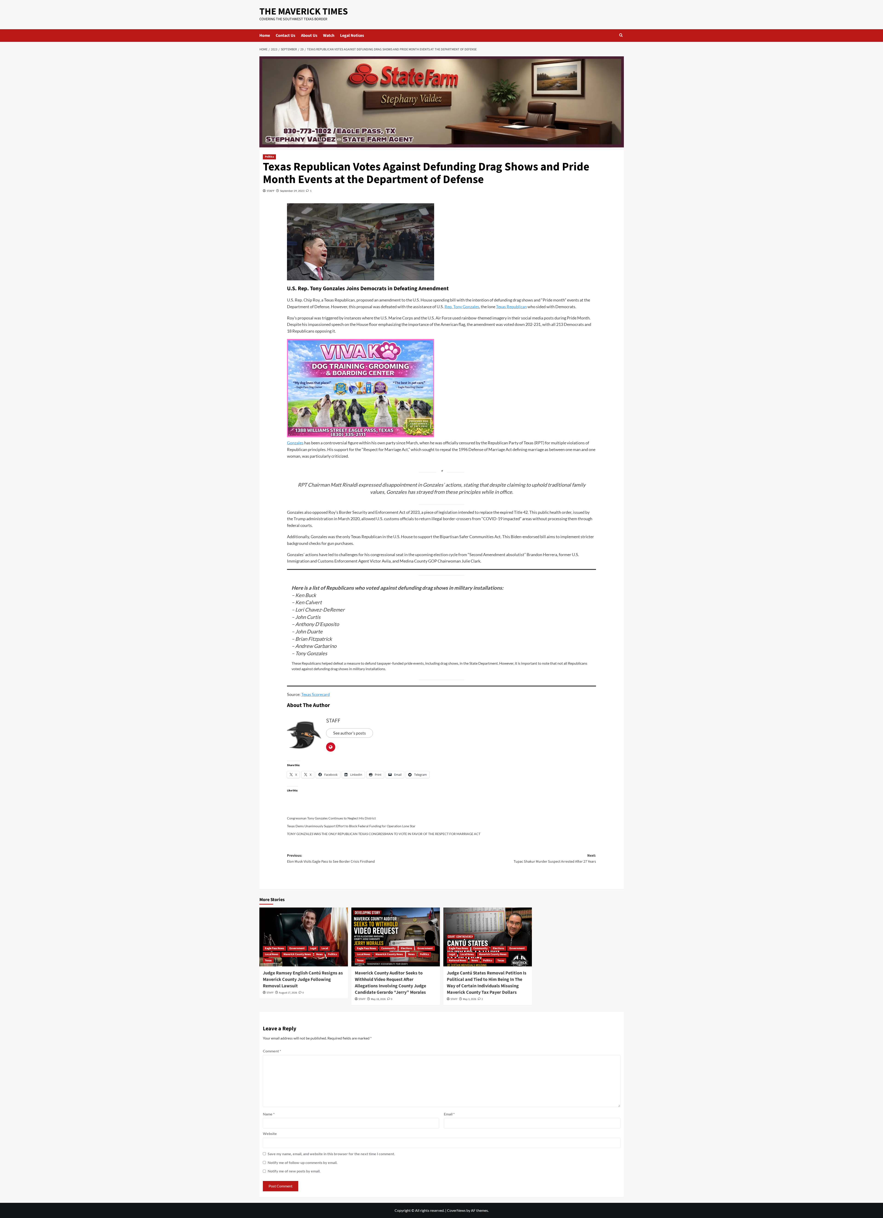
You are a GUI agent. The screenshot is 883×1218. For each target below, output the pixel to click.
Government (297, 948)
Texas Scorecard (315, 694)
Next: (555, 858)
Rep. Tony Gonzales (461, 306)
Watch (328, 35)
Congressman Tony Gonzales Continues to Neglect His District (331, 818)
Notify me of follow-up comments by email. (303, 1162)
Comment (272, 1051)
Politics (269, 157)
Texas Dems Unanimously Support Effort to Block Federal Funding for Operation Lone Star (351, 826)
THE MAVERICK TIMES (303, 11)
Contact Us (285, 35)
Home (264, 35)
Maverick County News (297, 954)
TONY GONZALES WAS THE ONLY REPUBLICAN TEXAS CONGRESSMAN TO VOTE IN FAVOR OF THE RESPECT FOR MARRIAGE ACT (383, 834)
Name (269, 1114)
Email (449, 1114)
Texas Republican (511, 306)
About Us (309, 35)
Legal (313, 948)
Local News (271, 954)
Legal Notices (352, 35)
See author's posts (349, 732)
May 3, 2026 (469, 999)
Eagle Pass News (274, 948)
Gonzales (295, 442)
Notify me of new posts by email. (294, 1171)
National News (457, 960)
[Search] (621, 36)
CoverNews (456, 1210)
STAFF (271, 190)
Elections (406, 948)
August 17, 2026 (288, 993)
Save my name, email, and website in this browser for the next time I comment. (331, 1154)
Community (388, 948)
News (319, 954)
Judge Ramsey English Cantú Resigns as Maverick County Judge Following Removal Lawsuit (303, 979)
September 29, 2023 (292, 190)
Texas (268, 960)
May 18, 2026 (378, 999)
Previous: (331, 858)
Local (324, 948)
